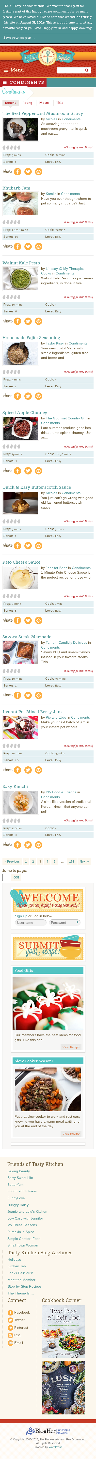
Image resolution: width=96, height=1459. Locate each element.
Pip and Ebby (56, 717)
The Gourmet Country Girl (66, 418)
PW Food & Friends (61, 792)
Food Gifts (24, 970)
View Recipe (71, 1047)
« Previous (12, 861)
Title (60, 103)
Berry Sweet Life (20, 1178)
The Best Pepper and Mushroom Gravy (42, 113)
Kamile (51, 194)
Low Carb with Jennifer (25, 1218)
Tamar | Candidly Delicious (66, 642)
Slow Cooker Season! (34, 1061)
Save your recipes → (19, 38)
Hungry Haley (18, 1205)
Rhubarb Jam (16, 188)
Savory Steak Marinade (26, 637)
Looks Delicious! (20, 1273)
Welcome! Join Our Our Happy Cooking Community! (46, 900)
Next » (84, 861)
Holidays (14, 1259)
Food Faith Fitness (22, 1191)
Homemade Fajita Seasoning (31, 337)
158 (71, 861)
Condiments (27, 82)
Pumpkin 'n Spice (20, 1232)
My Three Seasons (22, 1225)
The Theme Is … (21, 1293)
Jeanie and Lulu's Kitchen (27, 1211)
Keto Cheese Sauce (21, 562)
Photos (44, 103)
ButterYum (15, 1184)
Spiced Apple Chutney (24, 412)
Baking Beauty (18, 1171)
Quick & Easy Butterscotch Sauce (36, 487)
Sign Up (21, 916)
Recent (10, 103)
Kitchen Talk (17, 1266)
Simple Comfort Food (24, 1239)
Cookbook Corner (61, 1300)
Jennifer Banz (56, 568)
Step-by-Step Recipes (25, 1286)
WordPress (55, 1447)
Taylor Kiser (55, 343)
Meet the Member (21, 1280)
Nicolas (51, 119)
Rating (27, 103)
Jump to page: (14, 871)
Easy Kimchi (15, 786)
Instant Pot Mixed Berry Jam (32, 712)
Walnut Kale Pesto (21, 263)
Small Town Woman (22, 1245)
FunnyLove (16, 1198)
